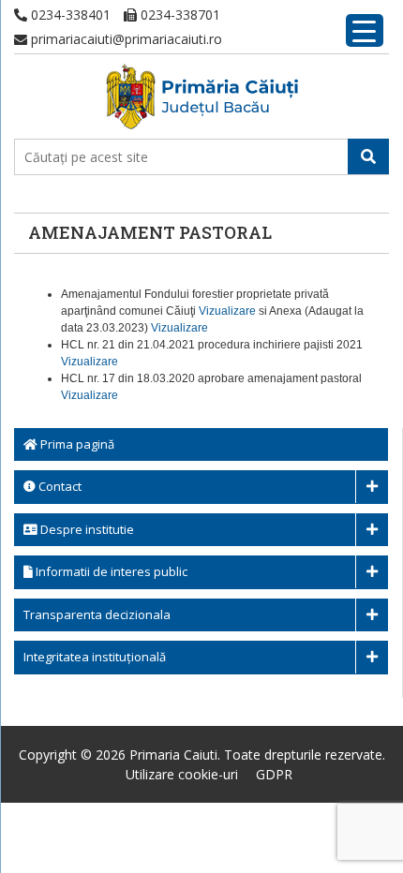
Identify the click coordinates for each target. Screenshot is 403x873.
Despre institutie (85, 529)
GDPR (274, 774)
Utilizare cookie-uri (182, 774)
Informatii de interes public (110, 571)
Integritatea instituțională (94, 656)
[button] (368, 156)
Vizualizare (227, 311)
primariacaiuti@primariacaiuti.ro (124, 39)
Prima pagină (75, 444)
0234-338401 (69, 14)
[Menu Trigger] (364, 30)
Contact (59, 486)
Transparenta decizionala (97, 614)
